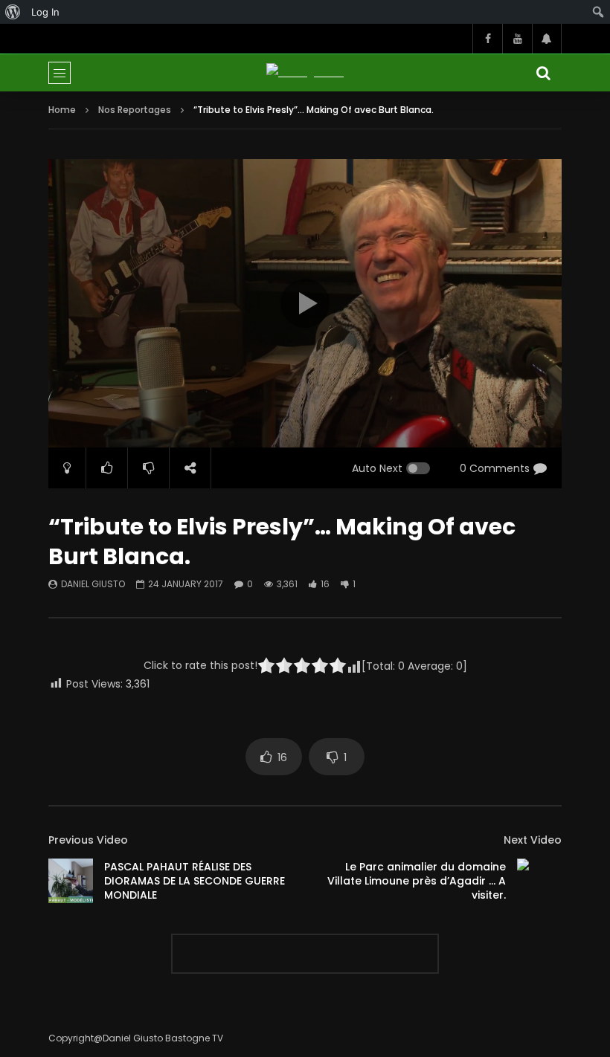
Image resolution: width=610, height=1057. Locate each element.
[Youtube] (517, 39)
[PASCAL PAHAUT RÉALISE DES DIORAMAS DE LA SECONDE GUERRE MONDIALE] (70, 881)
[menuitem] (13, 12)
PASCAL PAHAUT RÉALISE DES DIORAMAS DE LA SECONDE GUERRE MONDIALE (194, 880)
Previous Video (88, 840)
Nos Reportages (134, 109)
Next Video (533, 840)
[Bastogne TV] (305, 72)
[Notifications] (547, 39)
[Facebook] (487, 39)
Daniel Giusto (93, 584)
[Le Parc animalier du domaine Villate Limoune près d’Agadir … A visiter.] (539, 881)
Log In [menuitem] (45, 12)
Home (62, 109)
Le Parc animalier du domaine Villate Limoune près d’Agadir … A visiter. (416, 880)
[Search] (543, 72)
